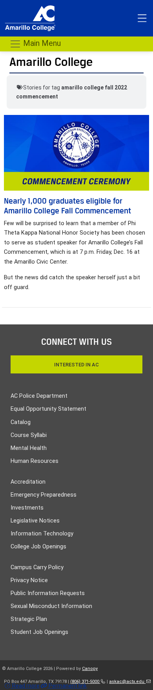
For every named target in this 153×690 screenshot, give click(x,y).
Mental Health (29, 448)
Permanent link (67, 686)
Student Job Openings (39, 632)
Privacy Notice (29, 580)
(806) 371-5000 (85, 681)
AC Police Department (39, 396)
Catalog (21, 422)
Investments (27, 507)
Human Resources (34, 461)
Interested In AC (76, 365)
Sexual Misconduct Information (51, 606)
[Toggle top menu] (142, 18)
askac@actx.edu (127, 681)
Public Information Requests (48, 593)
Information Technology (42, 533)
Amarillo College (51, 62)
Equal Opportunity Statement (48, 409)
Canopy (90, 668)
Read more (25, 686)
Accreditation (28, 482)
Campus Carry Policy (37, 567)
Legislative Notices (35, 520)
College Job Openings (38, 546)
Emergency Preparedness (43, 495)
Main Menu (41, 43)
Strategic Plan (29, 619)
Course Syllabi (29, 435)
